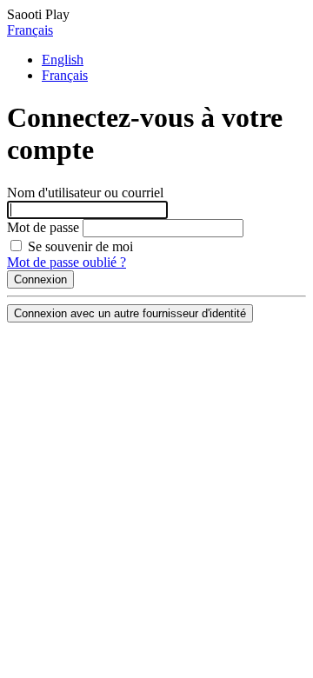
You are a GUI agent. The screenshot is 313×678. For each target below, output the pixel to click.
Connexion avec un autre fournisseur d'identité (130, 313)
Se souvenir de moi (78, 246)
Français (30, 30)
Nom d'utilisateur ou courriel (85, 192)
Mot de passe (43, 227)
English (62, 59)
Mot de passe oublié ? (66, 262)
